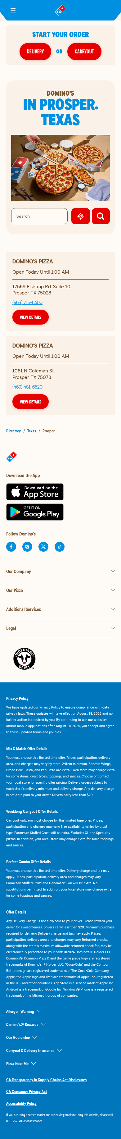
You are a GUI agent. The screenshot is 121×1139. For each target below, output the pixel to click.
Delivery (35, 51)
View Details (30, 317)
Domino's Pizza (32, 261)
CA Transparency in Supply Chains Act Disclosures (46, 1079)
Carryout (84, 51)
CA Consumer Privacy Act (26, 1091)
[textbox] (60, 1118)
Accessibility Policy (21, 1103)
